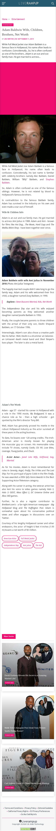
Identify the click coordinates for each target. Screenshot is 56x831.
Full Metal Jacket (27, 538)
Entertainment (18, 19)
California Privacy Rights (18, 811)
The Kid (39, 545)
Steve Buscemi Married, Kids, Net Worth (34, 301)
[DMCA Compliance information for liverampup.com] (28, 829)
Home (4, 19)
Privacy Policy (30, 808)
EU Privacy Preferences (40, 811)
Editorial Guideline (45, 808)
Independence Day (11, 545)
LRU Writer (9, 39)
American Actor (10, 538)
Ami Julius (27, 545)
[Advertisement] (28, 86)
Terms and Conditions (13, 808)
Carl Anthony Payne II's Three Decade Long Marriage (27, 783)
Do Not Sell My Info (29, 814)
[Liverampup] (28, 3)
